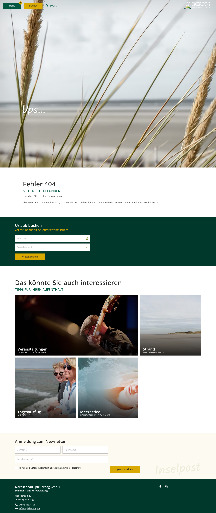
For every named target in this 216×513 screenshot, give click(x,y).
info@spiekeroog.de (29, 508)
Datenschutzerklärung (41, 467)
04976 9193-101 (27, 504)
